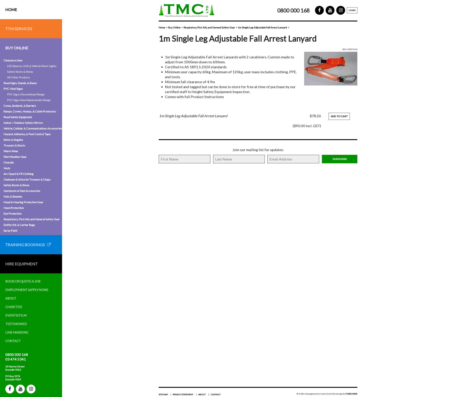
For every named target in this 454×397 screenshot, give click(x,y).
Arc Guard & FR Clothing (19, 173)
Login (352, 10)
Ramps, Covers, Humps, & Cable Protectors (30, 111)
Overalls (9, 162)
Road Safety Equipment (18, 117)
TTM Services (18, 28)
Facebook (9, 389)
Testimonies (16, 324)
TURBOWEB (351, 393)
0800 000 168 (16, 354)
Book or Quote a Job (22, 281)
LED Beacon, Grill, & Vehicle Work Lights (31, 66)
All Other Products (18, 77)
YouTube (20, 389)
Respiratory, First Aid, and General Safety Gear (32, 219)
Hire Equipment (21, 263)
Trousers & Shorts (14, 145)
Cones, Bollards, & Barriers (20, 105)
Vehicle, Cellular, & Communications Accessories (33, 128)
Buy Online (16, 47)
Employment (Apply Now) (26, 290)
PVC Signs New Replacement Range (29, 100)
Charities (13, 307)
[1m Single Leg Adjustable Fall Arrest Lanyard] (330, 68)
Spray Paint (10, 230)
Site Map (163, 394)
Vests (7, 168)
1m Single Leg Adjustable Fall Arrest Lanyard (262, 27)
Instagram (31, 389)
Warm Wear (11, 151)
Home (11, 9)
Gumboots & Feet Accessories (22, 190)
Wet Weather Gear (15, 156)
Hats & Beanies (13, 196)
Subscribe (340, 159)
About (10, 298)
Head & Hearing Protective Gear (23, 202)
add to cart (339, 116)
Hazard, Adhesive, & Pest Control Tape (27, 134)
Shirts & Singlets (13, 139)
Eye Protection (13, 213)
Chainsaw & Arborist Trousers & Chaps (27, 179)
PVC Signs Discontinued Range (26, 94)
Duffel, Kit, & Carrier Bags (19, 224)
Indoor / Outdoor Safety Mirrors (23, 122)
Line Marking (16, 332)
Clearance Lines (13, 60)
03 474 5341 (15, 359)
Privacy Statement (183, 394)
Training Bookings (26, 244)
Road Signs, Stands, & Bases (20, 83)
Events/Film (16, 315)
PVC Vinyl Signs (13, 88)
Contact (13, 341)
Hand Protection (14, 207)
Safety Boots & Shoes (20, 71)
